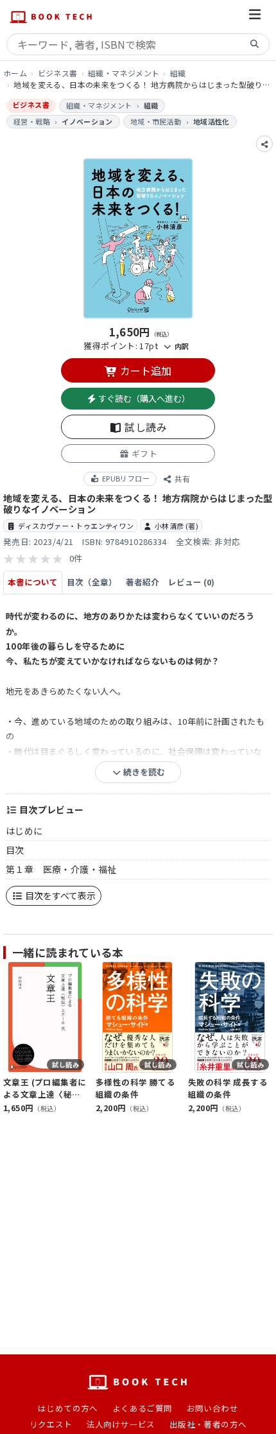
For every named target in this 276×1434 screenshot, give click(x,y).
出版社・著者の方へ (208, 1424)
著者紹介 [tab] (142, 582)
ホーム (15, 72)
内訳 (180, 346)
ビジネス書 (58, 72)
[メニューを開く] (254, 16)
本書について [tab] (33, 582)
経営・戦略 (31, 121)
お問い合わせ (212, 1408)
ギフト (143, 453)
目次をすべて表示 (59, 895)
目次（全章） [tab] (92, 582)
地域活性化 (211, 121)
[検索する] (255, 45)
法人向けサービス (121, 1424)
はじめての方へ (68, 1408)
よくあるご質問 (142, 1408)
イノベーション (87, 121)
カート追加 (144, 370)
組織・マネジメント (124, 72)
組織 (178, 72)
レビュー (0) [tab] (191, 582)
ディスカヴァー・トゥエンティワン (76, 526)
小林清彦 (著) (176, 526)
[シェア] (264, 143)
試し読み (144, 427)
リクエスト (51, 1424)
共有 (181, 478)
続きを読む (143, 772)
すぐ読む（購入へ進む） (143, 398)
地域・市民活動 (156, 121)
